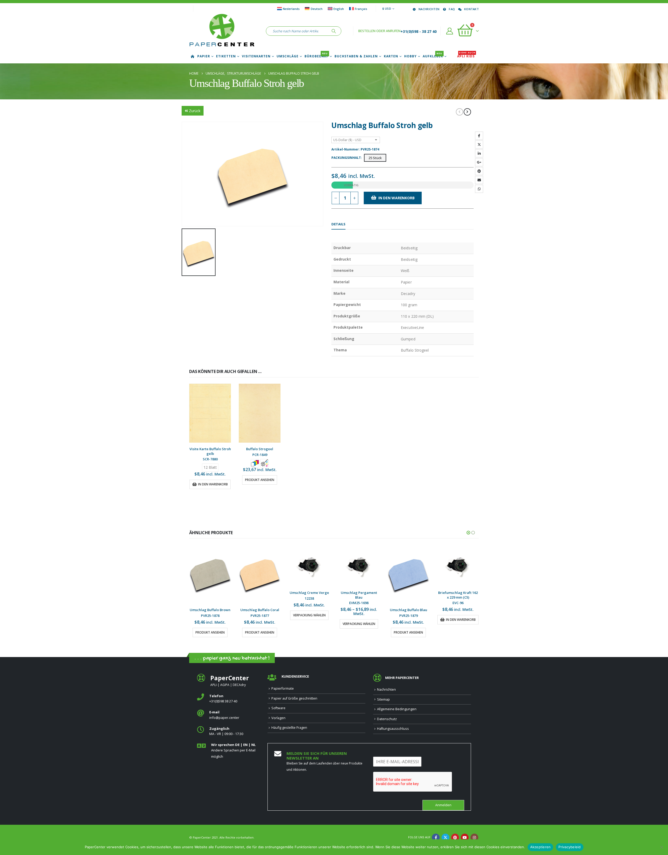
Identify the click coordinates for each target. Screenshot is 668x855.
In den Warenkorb (396, 197)
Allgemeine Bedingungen (396, 714)
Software (278, 713)
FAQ (452, 9)
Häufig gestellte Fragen (289, 732)
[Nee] (661, 847)
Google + (479, 162)
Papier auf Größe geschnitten (294, 703)
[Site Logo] (221, 31)
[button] (468, 532)
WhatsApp (479, 189)
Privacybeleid (569, 847)
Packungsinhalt (346, 157)
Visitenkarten (256, 56)
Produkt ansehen (259, 480)
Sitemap (383, 704)
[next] (467, 112)
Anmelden (443, 810)
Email (479, 180)
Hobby (410, 56)
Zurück (194, 110)
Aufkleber (433, 56)
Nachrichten (429, 9)
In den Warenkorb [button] (213, 484)
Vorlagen (278, 722)
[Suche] (333, 31)
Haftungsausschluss (393, 733)
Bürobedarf (317, 56)
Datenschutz (387, 723)
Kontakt (471, 9)
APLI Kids (466, 56)
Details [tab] (338, 224)
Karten (391, 56)
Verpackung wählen (259, 615)
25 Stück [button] (375, 157)
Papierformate (282, 693)
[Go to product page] (210, 413)
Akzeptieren (540, 847)
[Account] (450, 31)
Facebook (479, 135)
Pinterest (479, 171)
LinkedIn (479, 153)
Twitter (479, 144)
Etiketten (226, 56)
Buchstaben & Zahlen (356, 56)
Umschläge (288, 56)
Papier (203, 56)
